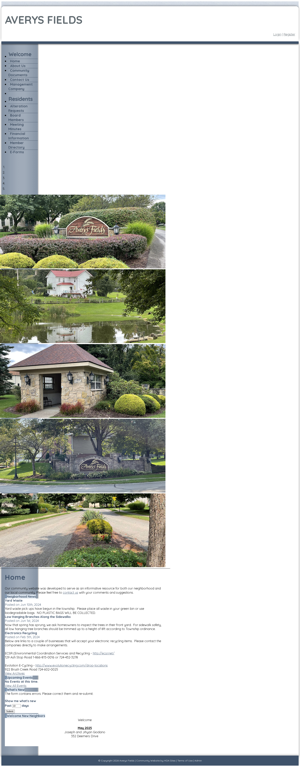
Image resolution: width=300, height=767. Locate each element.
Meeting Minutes (16, 126)
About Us (18, 66)
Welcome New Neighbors (26, 716)
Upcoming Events (20, 678)
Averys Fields (126, 760)
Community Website (148, 760)
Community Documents (18, 72)
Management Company (20, 86)
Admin (198, 760)
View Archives (15, 673)
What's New (15, 690)
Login (277, 34)
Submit (9, 711)
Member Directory (16, 145)
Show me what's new (20, 701)
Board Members (16, 117)
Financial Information (18, 135)
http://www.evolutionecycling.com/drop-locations (71, 665)
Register (289, 34)
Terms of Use (185, 760)
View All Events (15, 686)
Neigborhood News (21, 596)
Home (15, 61)
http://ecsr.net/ (103, 653)
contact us (70, 593)
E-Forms (17, 152)
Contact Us (19, 79)
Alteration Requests (18, 108)
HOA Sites (170, 760)
